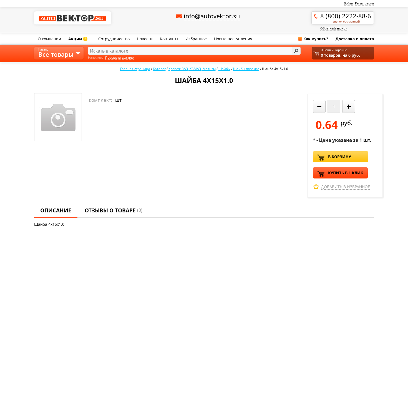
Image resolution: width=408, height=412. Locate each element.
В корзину (339, 156)
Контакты (169, 38)
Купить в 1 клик (345, 172)
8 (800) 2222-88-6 (345, 17)
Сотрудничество (114, 38)
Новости (145, 38)
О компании (49, 38)
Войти (348, 3)
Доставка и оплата (355, 38)
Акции (77, 38)
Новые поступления (233, 38)
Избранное (196, 38)
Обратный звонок (333, 28)
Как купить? (313, 38)
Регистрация (364, 3)
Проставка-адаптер (119, 57)
